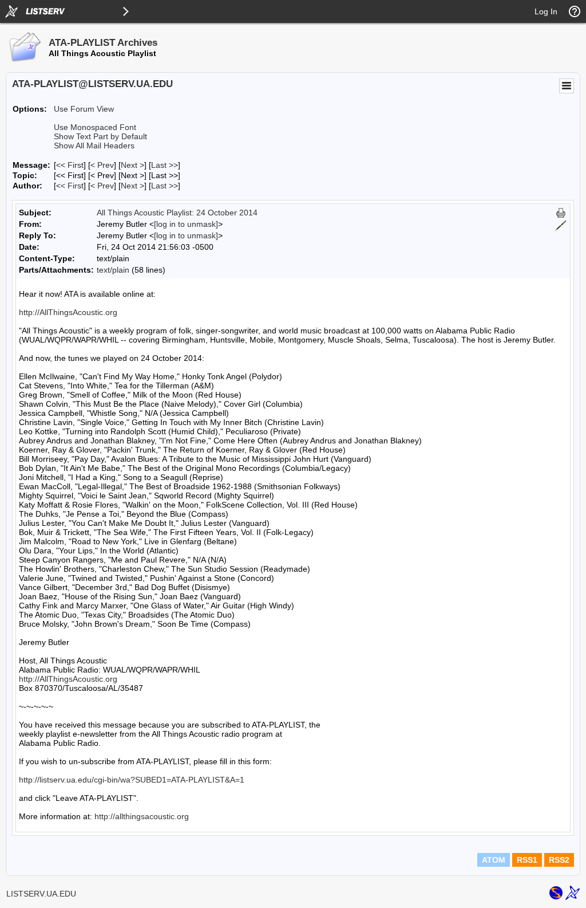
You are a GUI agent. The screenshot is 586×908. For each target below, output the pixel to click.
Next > (132, 165)
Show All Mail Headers (94, 145)
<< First (70, 165)
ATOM (493, 859)
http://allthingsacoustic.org (141, 816)
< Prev (102, 165)
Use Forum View (84, 108)
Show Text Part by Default (100, 136)
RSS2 (559, 859)
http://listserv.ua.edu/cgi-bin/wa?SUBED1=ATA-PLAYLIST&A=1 (131, 779)
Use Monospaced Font (95, 127)
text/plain (113, 269)
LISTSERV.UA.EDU (41, 893)
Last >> (164, 165)
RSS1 (527, 859)
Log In (545, 11)
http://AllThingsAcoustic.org (68, 312)
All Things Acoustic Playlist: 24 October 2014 (177, 212)
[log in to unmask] (186, 224)
